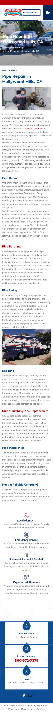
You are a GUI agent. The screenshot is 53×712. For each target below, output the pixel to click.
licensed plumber (33, 128)
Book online (30, 12)
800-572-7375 (26, 660)
